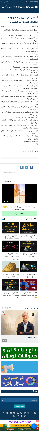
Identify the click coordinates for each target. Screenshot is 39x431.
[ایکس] (31, 413)
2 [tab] (7, 308)
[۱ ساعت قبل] (19, 322)
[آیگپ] (17, 413)
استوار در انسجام (32, 337)
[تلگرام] (35, 413)
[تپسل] (3, 181)
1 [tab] (10, 308)
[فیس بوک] (3, 413)
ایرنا (21, 7)
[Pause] (4, 201)
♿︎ (34, 426)
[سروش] (10, 413)
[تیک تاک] (24, 416)
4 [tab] (2, 308)
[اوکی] (21, 416)
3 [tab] (5, 308)
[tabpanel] (19, 326)
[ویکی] (17, 416)
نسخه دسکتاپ (19, 406)
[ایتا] (14, 413)
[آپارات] (24, 413)
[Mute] (7, 201)
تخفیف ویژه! (19, 213)
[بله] (21, 413)
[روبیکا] (28, 413)
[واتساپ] (14, 416)
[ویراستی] (7, 413)
